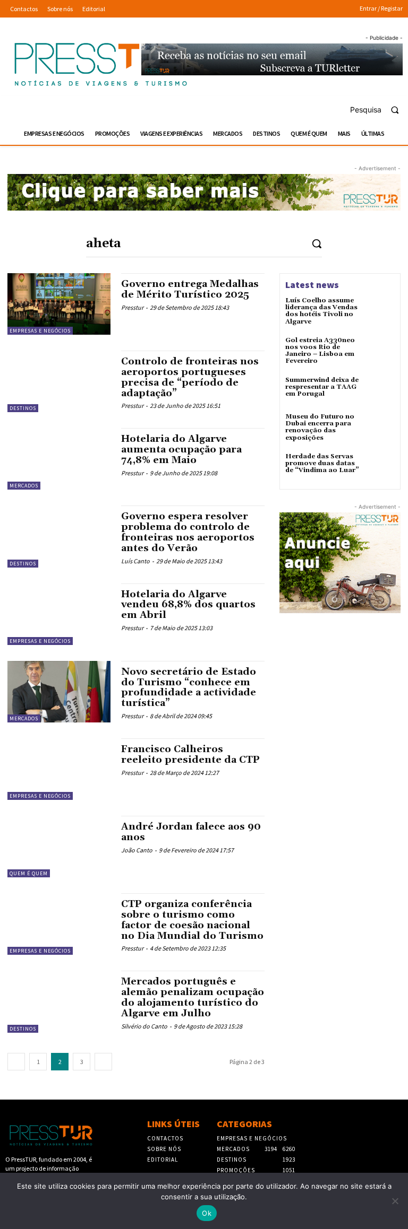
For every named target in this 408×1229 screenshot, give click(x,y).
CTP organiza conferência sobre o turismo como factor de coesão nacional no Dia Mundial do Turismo (192, 920)
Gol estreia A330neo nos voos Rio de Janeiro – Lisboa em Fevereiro (320, 350)
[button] (379, 110)
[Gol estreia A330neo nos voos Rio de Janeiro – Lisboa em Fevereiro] (380, 351)
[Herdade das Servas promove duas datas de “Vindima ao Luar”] (380, 467)
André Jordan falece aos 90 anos (191, 832)
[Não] (394, 1201)
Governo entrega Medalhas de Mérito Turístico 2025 (190, 289)
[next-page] (103, 1061)
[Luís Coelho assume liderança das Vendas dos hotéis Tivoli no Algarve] (380, 311)
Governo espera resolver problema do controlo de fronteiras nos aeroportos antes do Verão (187, 532)
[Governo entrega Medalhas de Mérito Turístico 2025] (58, 304)
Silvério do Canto (144, 1026)
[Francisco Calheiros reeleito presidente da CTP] (58, 769)
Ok (206, 1213)
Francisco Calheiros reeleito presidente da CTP (190, 754)
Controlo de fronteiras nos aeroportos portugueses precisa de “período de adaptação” (190, 377)
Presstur (132, 307)
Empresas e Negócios (40, 330)
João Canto (136, 850)
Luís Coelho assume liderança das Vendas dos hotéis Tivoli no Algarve (321, 311)
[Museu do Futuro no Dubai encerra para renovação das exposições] (380, 427)
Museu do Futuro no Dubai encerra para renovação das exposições (319, 427)
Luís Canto (135, 561)
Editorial (162, 1159)
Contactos (165, 1138)
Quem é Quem (29, 873)
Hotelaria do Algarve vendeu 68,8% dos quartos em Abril (188, 605)
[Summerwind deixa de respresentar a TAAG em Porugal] (380, 391)
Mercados (24, 485)
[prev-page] (16, 1061)
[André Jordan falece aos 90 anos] (58, 846)
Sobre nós (164, 1149)
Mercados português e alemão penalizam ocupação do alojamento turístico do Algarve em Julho (192, 997)
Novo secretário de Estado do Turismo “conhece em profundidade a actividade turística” (188, 687)
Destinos (23, 408)
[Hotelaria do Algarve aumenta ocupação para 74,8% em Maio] (58, 459)
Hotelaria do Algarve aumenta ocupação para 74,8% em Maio (181, 449)
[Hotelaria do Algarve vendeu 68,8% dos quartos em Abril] (58, 614)
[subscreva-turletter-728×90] (272, 59)
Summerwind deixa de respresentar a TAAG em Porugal (322, 387)
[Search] (316, 243)
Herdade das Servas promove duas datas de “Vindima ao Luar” (322, 463)
